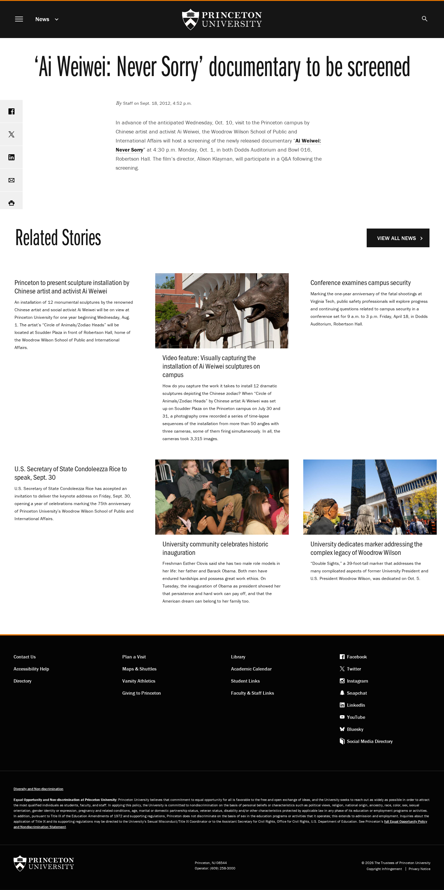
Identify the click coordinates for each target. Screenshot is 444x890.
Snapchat (357, 693)
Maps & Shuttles (139, 669)
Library (238, 657)
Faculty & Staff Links (252, 693)
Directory (22, 681)
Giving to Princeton (141, 693)
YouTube (356, 717)
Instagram (357, 681)
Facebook (357, 657)
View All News (396, 238)
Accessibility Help (31, 669)
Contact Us (25, 657)
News (42, 19)
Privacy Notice (419, 869)
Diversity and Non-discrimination (38, 788)
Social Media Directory (370, 741)
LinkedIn (356, 705)
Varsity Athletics (138, 681)
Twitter (354, 669)
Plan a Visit (134, 657)
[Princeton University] (44, 865)
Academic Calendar (251, 669)
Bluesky (355, 729)
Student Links (245, 681)
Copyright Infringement (384, 869)
